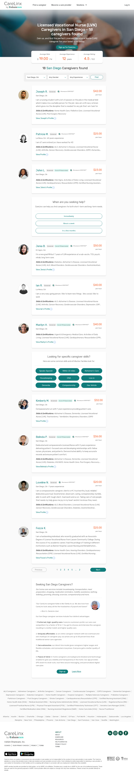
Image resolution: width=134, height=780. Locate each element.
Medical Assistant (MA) (38, 702)
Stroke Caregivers (57, 698)
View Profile (41, 154)
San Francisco (83, 720)
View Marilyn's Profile (44, 342)
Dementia (46, 385)
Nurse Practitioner (106, 709)
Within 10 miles (69, 371)
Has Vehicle (92, 385)
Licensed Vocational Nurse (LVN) (93, 702)
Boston (21, 717)
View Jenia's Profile (44, 270)
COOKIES (7, 745)
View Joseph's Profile (45, 118)
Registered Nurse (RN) (118, 702)
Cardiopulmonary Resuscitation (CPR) (81, 698)
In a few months (69, 231)
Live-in (91, 378)
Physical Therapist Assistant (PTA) (51, 706)
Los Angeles (126, 717)
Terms (57, 746)
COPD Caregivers (104, 691)
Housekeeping (46, 378)
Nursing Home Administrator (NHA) (64, 702)
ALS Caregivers (10, 691)
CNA (69, 378)
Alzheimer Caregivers (27, 691)
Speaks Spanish (46, 371)
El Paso (72, 717)
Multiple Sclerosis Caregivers (97, 695)
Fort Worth (81, 717)
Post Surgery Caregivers (37, 698)
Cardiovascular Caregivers (84, 691)
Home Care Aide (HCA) (88, 709)
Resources (59, 739)
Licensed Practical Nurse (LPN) (22, 706)
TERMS (41, 745)
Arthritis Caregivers (46, 691)
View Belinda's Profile (45, 467)
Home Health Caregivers (55, 695)
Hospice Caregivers (75, 695)
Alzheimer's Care (92, 371)
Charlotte (30, 717)
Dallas (48, 717)
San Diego (72, 720)
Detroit (63, 717)
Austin (13, 717)
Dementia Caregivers (121, 691)
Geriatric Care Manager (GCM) (112, 706)
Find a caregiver (39, 5)
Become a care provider (61, 5)
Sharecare (59, 737)
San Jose (95, 720)
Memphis (18, 720)
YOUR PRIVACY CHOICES (21, 745)
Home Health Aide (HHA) (17, 702)
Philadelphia (39, 720)
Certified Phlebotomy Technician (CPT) (82, 706)
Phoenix (49, 720)
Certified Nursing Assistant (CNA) (112, 698)
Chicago (40, 717)
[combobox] (27, 77)
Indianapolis (102, 717)
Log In (127, 5)
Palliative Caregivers (119, 695)
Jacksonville (114, 717)
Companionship (68, 385)
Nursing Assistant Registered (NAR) (62, 709)
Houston (91, 717)
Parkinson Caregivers (16, 698)
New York (28, 720)
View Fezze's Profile (44, 558)
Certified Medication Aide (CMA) (33, 709)
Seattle (104, 720)
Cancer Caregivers (63, 691)
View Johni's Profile (44, 187)
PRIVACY (34, 745)
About (57, 735)
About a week (68, 223)
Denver (56, 717)
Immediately (69, 216)
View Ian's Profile (43, 309)
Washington (114, 720)
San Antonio (60, 720)
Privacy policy (60, 744)
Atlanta (6, 717)
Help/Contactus (61, 742)
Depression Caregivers (15, 695)
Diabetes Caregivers (35, 695)
